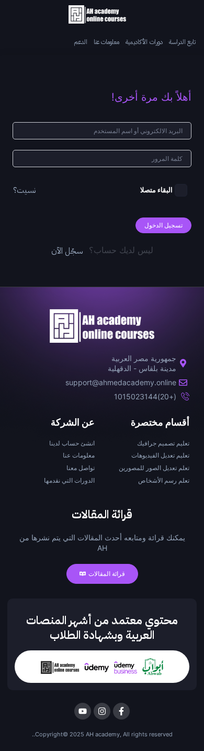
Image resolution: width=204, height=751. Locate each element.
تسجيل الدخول (163, 225)
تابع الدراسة (182, 42)
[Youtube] (82, 711)
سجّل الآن (67, 251)
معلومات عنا (106, 42)
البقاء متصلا (156, 190)
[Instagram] (102, 711)
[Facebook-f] (121, 711)
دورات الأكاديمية (144, 42)
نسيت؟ (24, 190)
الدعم (80, 42)
